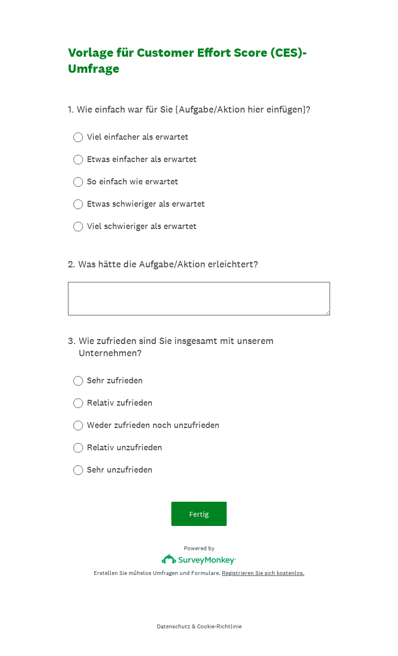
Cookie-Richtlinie (219, 626)
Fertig (199, 514)
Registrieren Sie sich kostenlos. (263, 573)
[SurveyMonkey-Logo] (199, 559)
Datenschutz (173, 626)
